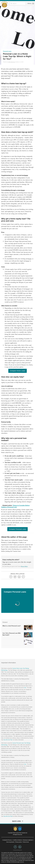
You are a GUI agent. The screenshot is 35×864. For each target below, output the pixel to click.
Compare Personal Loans (17, 529)
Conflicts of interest (17, 840)
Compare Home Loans (17, 371)
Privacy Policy (24, 566)
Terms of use (26, 842)
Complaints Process (7, 840)
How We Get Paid (8, 739)
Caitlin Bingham (11, 62)
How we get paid (10, 842)
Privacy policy (18, 842)
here (25, 687)
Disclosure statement (28, 840)
